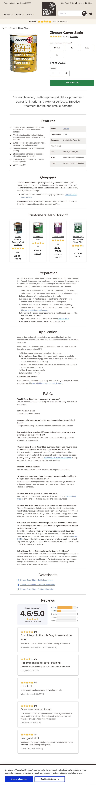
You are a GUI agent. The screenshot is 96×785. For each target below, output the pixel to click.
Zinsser (66, 128)
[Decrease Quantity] (53, 73)
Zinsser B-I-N (63, 318)
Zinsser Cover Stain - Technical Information (37, 585)
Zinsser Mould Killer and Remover (34, 310)
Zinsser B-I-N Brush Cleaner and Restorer (46, 383)
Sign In (81, 3)
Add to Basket (72, 82)
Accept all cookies (19, 779)
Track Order (69, 3)
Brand (29, 14)
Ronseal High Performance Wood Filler (78, 239)
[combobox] (72, 13)
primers (12, 28)
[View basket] (90, 13)
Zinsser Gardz (58, 237)
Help (90, 3)
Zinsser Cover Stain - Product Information (37, 589)
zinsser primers (23, 28)
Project (19, 14)
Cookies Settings (48, 779)
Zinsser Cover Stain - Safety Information (36, 580)
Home (4, 28)
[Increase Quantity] (66, 73)
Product (7, 14)
